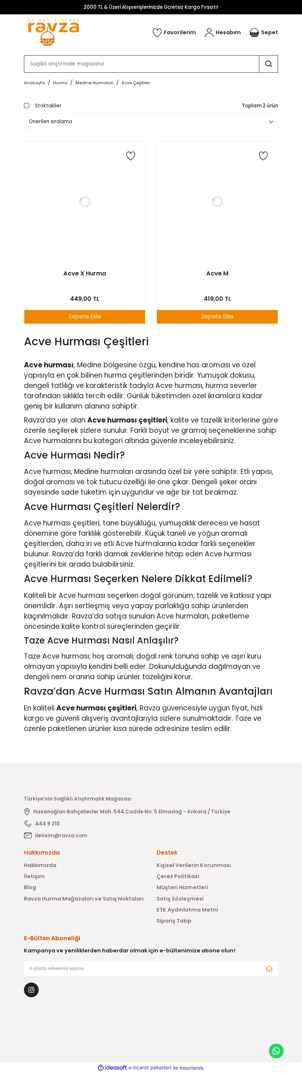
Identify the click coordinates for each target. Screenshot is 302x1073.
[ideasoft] (112, 1068)
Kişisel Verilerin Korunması (194, 865)
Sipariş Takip (174, 920)
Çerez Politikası (178, 876)
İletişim (34, 876)
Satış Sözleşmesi (180, 898)
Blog (30, 887)
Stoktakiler (48, 105)
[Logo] (53, 32)
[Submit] (269, 968)
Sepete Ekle (85, 316)
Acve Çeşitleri (136, 83)
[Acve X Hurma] (84, 202)
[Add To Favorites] (131, 156)
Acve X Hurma (84, 273)
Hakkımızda (40, 865)
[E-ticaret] (150, 1068)
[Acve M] (217, 202)
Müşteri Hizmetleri (182, 887)
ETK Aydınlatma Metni (187, 909)
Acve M (217, 273)
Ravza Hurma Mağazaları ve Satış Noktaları (84, 898)
